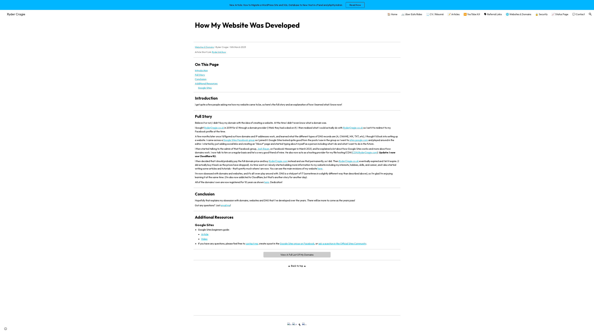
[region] (297, 5)
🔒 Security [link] (541, 14)
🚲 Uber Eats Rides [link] (411, 14)
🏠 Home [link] (392, 14)
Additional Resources (206, 83)
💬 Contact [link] (578, 14)
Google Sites (205, 87)
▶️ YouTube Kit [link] (472, 14)
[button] (590, 14)
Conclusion (200, 79)
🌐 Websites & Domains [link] (518, 14)
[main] (297, 25)
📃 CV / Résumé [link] (435, 14)
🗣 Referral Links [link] (493, 14)
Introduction (201, 70)
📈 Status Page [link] (560, 14)
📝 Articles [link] (454, 14)
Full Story (200, 74)
